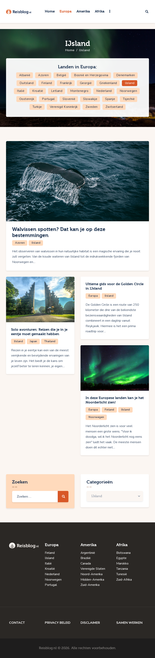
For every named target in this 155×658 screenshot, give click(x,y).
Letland (57, 91)
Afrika (122, 545)
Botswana (123, 553)
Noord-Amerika (92, 574)
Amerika (88, 545)
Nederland (104, 91)
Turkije (37, 107)
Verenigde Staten (93, 569)
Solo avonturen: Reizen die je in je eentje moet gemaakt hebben (39, 332)
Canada (86, 563)
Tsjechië (129, 99)
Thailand (50, 341)
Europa (93, 296)
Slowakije (90, 99)
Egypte (121, 558)
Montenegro (79, 91)
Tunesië (121, 574)
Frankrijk (66, 83)
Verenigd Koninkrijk (64, 107)
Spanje (110, 99)
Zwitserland (114, 107)
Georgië (86, 83)
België (61, 75)
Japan (33, 341)
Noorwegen (128, 91)
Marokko (122, 563)
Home (69, 50)
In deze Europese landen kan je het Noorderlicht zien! (115, 400)
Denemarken (125, 75)
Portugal (48, 99)
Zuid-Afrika (124, 579)
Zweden (92, 107)
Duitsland (27, 83)
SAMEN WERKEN (129, 623)
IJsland (130, 83)
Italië (20, 91)
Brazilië (86, 558)
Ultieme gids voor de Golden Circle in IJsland (114, 286)
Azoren (43, 75)
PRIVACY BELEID (57, 623)
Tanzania (122, 569)
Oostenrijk (26, 99)
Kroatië (37, 91)
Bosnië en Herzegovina (91, 75)
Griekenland (108, 83)
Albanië (24, 75)
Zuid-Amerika (90, 585)
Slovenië (69, 99)
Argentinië (88, 553)
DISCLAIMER (90, 623)
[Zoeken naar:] (40, 496)
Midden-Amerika (92, 579)
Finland (46, 83)
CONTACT (17, 623)
